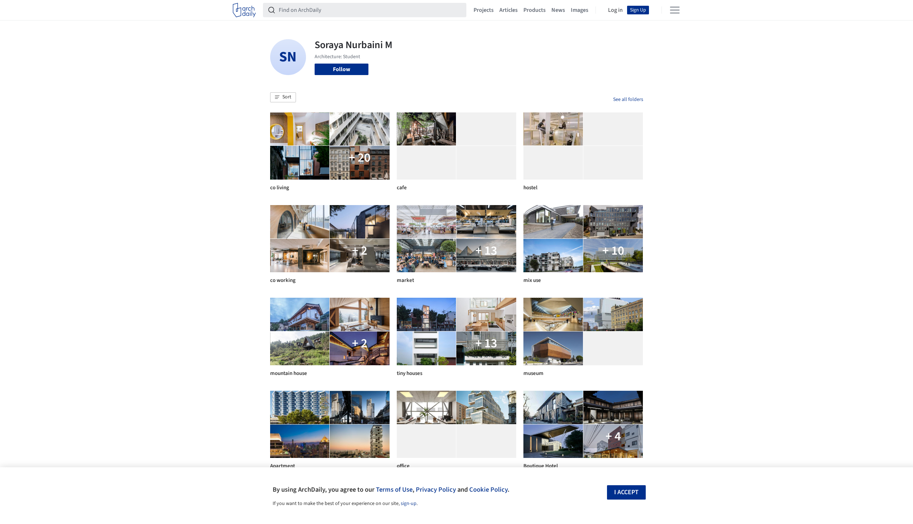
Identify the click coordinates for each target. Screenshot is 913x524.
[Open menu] (675, 10)
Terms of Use (394, 489)
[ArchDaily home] (244, 10)
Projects (484, 10)
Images (579, 10)
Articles (508, 10)
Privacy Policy (436, 489)
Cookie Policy (488, 489)
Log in (615, 10)
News (558, 10)
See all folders (628, 99)
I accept (626, 492)
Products (534, 10)
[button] (283, 97)
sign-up (409, 503)
